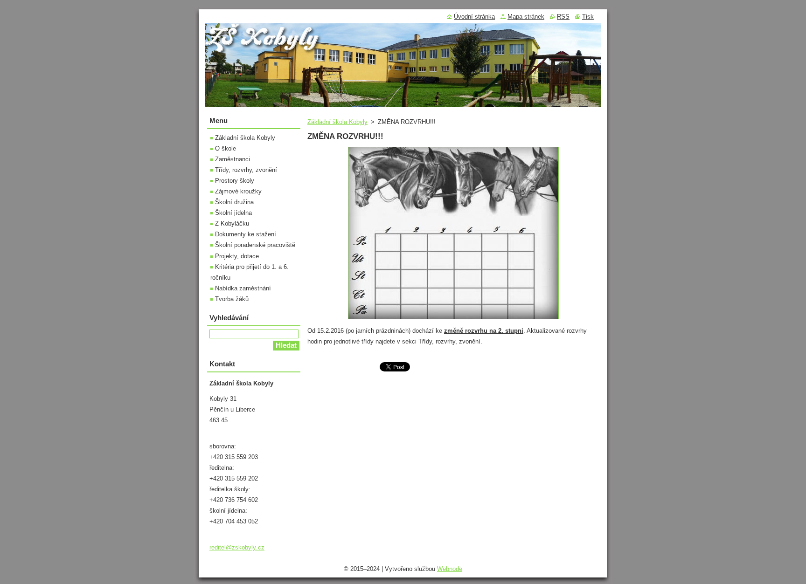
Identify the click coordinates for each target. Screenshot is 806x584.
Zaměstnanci (232, 159)
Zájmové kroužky (238, 191)
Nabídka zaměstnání (243, 288)
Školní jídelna (233, 212)
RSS (563, 16)
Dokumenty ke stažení (245, 234)
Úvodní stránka (474, 16)
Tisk (588, 16)
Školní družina (234, 202)
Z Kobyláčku (232, 223)
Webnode (449, 568)
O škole (225, 148)
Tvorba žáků (232, 298)
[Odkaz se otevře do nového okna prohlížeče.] (453, 319)
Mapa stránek (525, 16)
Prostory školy (234, 180)
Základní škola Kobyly (337, 121)
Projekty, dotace (237, 256)
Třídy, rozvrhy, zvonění (246, 169)
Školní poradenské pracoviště (255, 244)
